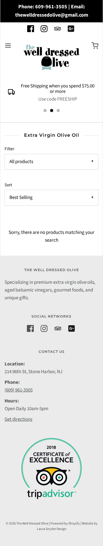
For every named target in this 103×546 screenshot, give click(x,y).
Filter (9, 149)
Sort (8, 185)
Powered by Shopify (65, 523)
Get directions (18, 419)
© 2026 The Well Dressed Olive (27, 523)
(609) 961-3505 (19, 390)
